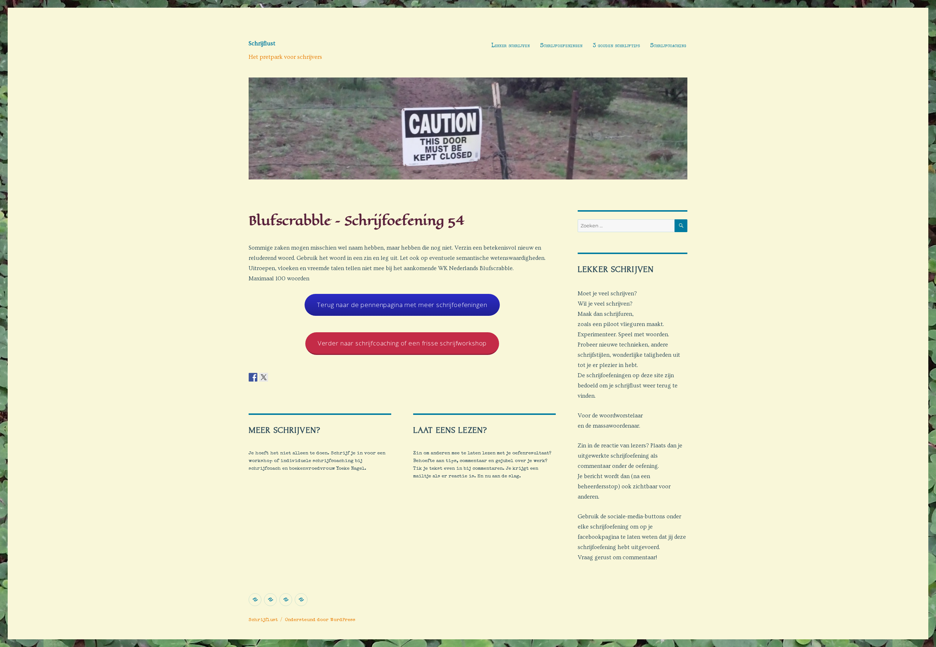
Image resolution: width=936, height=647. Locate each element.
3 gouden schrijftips (616, 46)
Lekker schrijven (510, 46)
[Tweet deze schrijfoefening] (263, 376)
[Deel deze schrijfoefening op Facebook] (253, 376)
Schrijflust (262, 43)
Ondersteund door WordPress (320, 620)
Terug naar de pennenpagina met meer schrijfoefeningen (402, 304)
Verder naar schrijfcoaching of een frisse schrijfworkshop (402, 343)
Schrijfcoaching (668, 46)
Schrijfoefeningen (561, 46)
